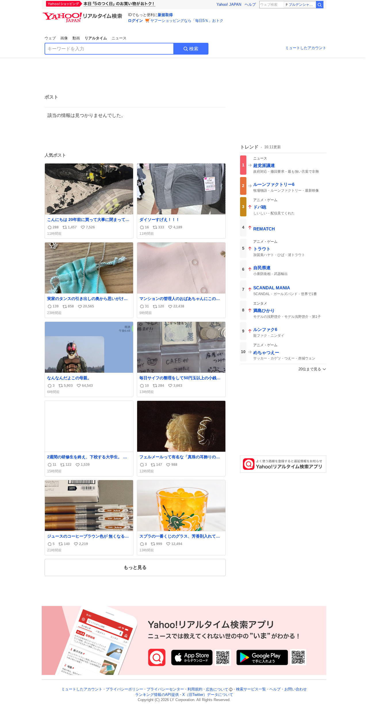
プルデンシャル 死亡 (302, 5)
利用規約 (194, 689)
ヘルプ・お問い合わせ (288, 689)
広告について (217, 689)
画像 (64, 38)
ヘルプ (250, 4)
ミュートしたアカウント (305, 48)
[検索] (319, 4)
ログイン (135, 20)
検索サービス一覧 (251, 689)
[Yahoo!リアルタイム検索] (83, 14)
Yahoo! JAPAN (228, 4)
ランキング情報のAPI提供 (157, 694)
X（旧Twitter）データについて (207, 694)
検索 (193, 48)
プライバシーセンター (165, 689)
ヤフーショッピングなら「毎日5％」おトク (186, 20)
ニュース (119, 38)
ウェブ (50, 38)
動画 (76, 38)
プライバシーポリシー (124, 689)
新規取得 (165, 15)
